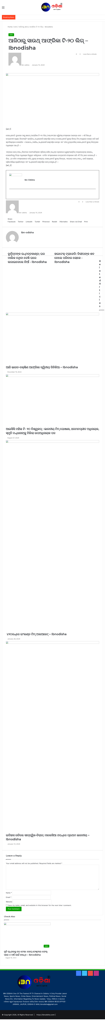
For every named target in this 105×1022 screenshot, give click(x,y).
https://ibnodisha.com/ (45, 1015)
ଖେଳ (11, 35)
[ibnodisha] (52, 7)
